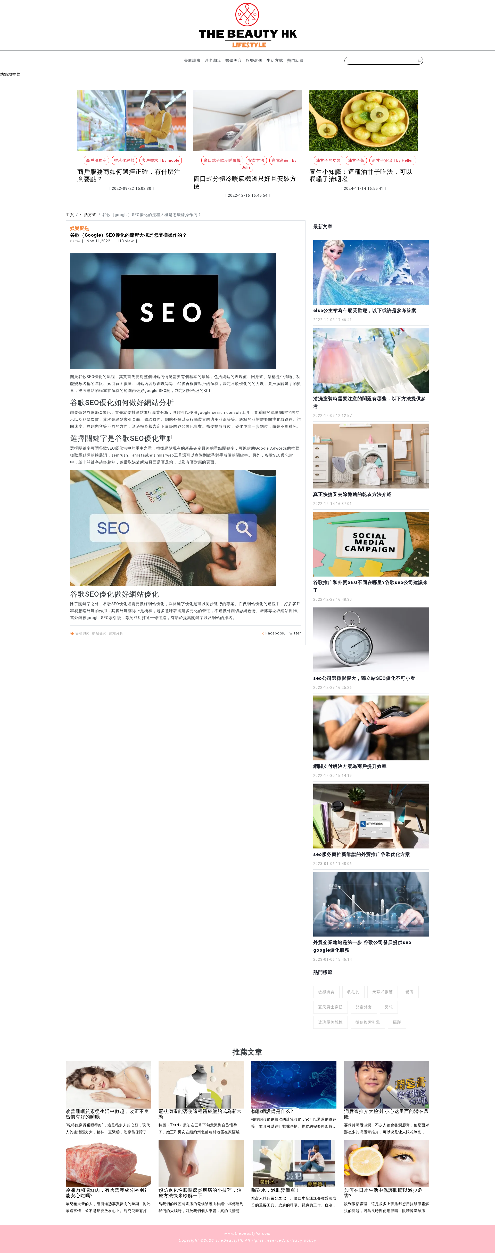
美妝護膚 (192, 60)
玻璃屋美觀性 (330, 1022)
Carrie (75, 241)
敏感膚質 (326, 992)
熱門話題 (295, 60)
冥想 (389, 1007)
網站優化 (100, 633)
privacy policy (301, 1240)
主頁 (70, 214)
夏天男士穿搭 (330, 1007)
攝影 (397, 1022)
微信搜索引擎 (368, 1022)
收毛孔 (353, 992)
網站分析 (116, 633)
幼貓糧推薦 (10, 74)
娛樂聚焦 (254, 60)
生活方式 (275, 60)
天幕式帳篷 (382, 992)
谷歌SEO (83, 633)
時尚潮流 (213, 60)
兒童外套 (364, 1007)
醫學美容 (233, 60)
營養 (410, 992)
